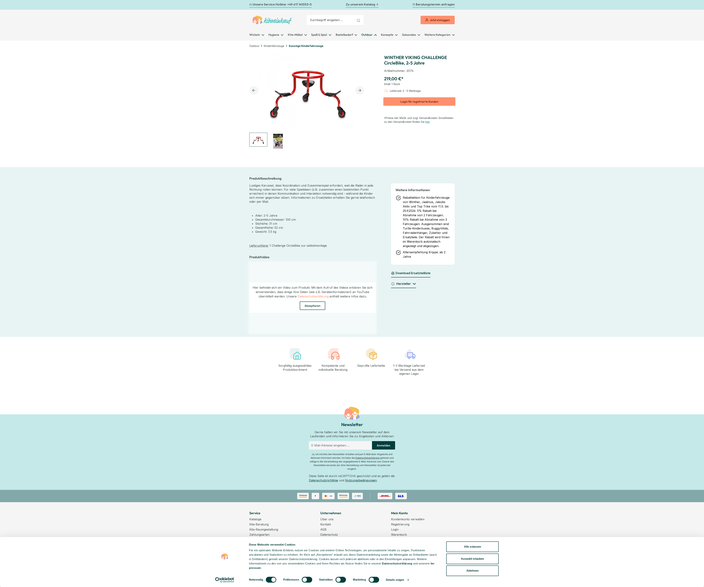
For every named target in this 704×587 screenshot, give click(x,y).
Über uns (326, 519)
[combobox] (330, 20)
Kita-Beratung (259, 524)
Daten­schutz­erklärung (397, 563)
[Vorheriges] (251, 5)
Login (395, 529)
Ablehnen (472, 570)
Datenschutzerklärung (313, 296)
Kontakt (325, 524)
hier (427, 121)
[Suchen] (359, 20)
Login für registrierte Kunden (419, 101)
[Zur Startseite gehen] (272, 20)
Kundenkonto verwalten (407, 519)
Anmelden (383, 445)
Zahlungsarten (259, 534)
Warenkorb (399, 534)
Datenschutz (329, 534)
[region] (308, 100)
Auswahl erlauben (472, 558)
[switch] (307, 580)
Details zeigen (395, 579)
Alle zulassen (472, 546)
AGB (323, 529)
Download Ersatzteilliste (413, 273)
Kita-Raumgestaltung (263, 529)
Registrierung (400, 524)
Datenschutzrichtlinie (323, 480)
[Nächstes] (452, 5)
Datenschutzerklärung (367, 458)
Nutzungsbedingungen (361, 480)
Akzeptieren (312, 306)
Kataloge (255, 519)
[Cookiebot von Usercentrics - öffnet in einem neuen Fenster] (225, 580)
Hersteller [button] (404, 284)
